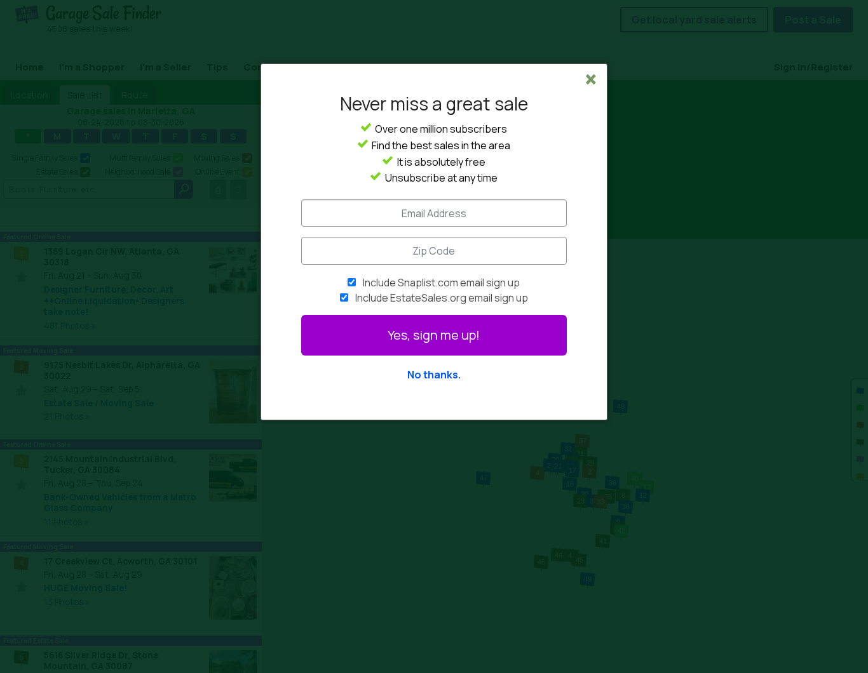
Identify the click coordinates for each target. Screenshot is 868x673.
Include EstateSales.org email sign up (441, 298)
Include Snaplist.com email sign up (441, 283)
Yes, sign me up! (434, 334)
